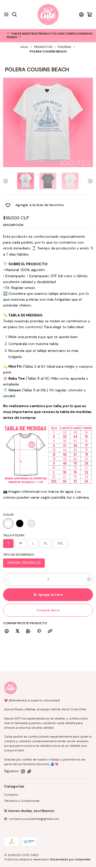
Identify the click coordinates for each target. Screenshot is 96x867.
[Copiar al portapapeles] (50, 631)
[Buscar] (14, 14)
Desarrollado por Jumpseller (70, 859)
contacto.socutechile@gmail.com (34, 819)
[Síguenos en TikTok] (29, 771)
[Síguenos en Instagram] (23, 771)
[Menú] (6, 14)
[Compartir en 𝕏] (17, 631)
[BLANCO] (8, 523)
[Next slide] (89, 180)
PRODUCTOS (43, 47)
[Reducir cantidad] (7, 579)
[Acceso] (81, 14)
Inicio (24, 47)
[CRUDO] (31, 523)
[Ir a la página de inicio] (48, 14)
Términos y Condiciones (22, 801)
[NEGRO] (20, 523)
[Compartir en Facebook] (6, 631)
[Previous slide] (7, 180)
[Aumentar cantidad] (89, 579)
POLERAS (64, 47)
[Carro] (89, 14)
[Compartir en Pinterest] (39, 631)
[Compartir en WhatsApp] (28, 631)
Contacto (11, 795)
